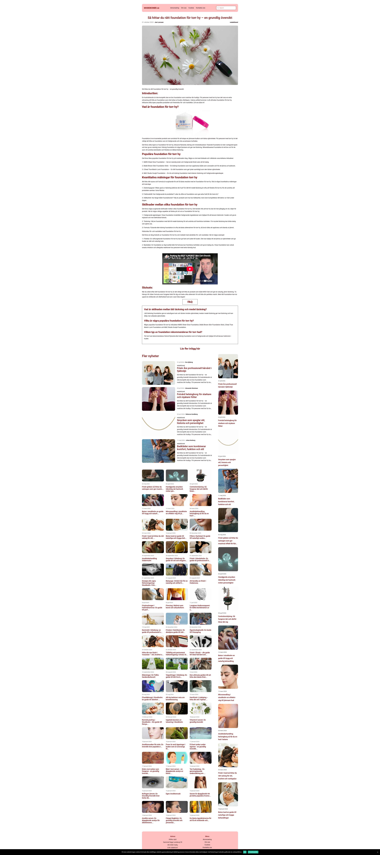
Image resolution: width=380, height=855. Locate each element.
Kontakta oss (200, 8)
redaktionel (234, 22)
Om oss (183, 8)
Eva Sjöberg (189, 362)
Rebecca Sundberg (192, 414)
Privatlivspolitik (253, 852)
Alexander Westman (191, 388)
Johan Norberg (190, 440)
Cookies (191, 8)
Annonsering (174, 8)
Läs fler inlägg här (190, 348)
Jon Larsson (159, 22)
